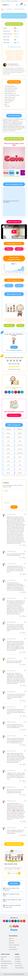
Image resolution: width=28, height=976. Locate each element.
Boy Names (9, 9)
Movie (8, 453)
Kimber (19, 249)
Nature (8, 437)
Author (8, 449)
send (14, 507)
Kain (9, 285)
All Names (20, 473)
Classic (8, 473)
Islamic (8, 433)
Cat (8, 465)
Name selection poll (9, 99)
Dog (20, 465)
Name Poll (8, 1)
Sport (8, 457)
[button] (24, 158)
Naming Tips (4, 967)
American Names (19, 967)
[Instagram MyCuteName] (4, 921)
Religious (20, 429)
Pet (20, 461)
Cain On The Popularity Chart (11, 95)
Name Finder (4, 965)
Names (3, 1)
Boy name (18, 56)
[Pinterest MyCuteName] (12, 921)
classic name (11, 56)
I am (14, 347)
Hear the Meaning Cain (10, 90)
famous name (9, 54)
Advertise (11, 942)
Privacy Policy (12, 947)
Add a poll (8, 325)
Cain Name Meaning (9, 86)
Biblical (20, 433)
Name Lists (4, 957)
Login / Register (14, 1)
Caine (19, 285)
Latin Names (18, 963)
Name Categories (9, 100)
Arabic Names (18, 965)
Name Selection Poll (6, 961)
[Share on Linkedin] (9, 392)
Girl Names (18, 961)
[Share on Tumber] (18, 392)
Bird (20, 441)
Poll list (20, 325)
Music (8, 461)
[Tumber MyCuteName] (15, 921)
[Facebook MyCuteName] (7, 921)
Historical (8, 429)
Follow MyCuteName (14, 415)
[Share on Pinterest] (15, 392)
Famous (8, 445)
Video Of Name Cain (9, 91)
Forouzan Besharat (13, 64)
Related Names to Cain (10, 93)
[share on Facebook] (6, 392)
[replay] (25, 514)
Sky (8, 441)
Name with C (10, 59)
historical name (10, 51)
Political (20, 449)
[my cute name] (14, 928)
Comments (7, 102)
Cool (20, 469)
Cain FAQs (7, 106)
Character (20, 453)
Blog (5, 104)
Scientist (20, 445)
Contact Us (12, 940)
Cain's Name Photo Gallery (11, 88)
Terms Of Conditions (14, 945)
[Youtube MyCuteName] (24, 921)
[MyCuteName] (5, 4)
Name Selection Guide (6, 963)
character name (18, 54)
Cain (2, 10)
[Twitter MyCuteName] (9, 921)
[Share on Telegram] (22, 392)
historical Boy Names (19, 9)
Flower (20, 437)
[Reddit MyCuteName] (21, 921)
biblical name (19, 51)
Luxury (8, 469)
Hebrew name (18, 59)
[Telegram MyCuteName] (18, 921)
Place (20, 457)
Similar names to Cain (9, 97)
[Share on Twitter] (12, 392)
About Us (11, 938)
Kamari (9, 249)
